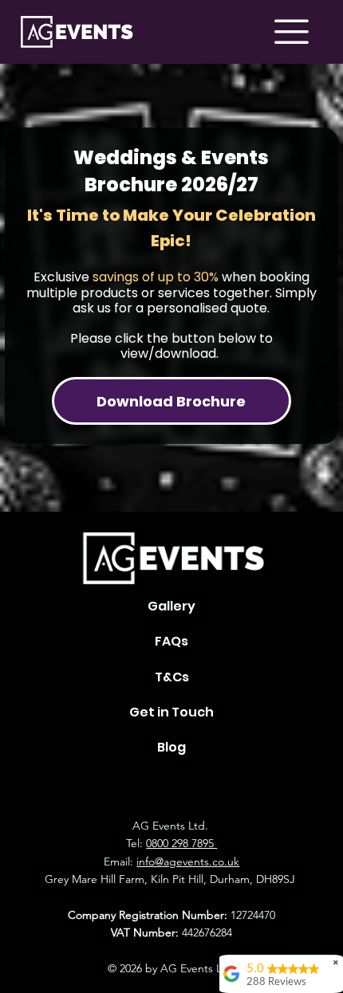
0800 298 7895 (181, 843)
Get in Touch (171, 712)
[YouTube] (245, 786)
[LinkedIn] (208, 786)
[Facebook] (134, 786)
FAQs (171, 641)
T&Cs (172, 677)
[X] (171, 786)
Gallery (171, 606)
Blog (171, 747)
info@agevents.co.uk (187, 861)
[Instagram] (98, 786)
